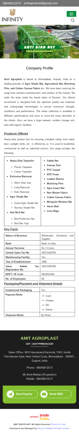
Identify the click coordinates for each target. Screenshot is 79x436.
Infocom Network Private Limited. (53, 428)
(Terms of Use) (58, 424)
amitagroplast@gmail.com (41, 3)
